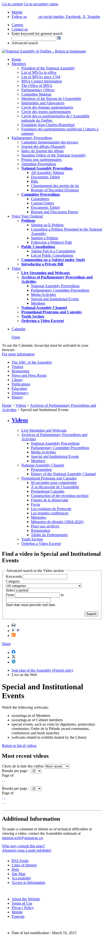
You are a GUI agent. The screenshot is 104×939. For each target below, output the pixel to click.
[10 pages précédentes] (4, 780)
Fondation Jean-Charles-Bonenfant (47, 125)
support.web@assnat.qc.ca (22, 838)
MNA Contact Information (41, 81)
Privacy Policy (23, 908)
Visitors (17, 367)
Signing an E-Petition (47, 225)
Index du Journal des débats (42, 151)
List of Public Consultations (52, 255)
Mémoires (38, 517)
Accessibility (21, 878)
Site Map (18, 874)
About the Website (26, 899)
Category (13, 581)
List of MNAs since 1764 (40, 77)
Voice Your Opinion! (27, 216)
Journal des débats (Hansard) (43, 146)
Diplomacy (20, 393)
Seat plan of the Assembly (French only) (42, 670)
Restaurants (20, 371)
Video (16, 268)
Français (18, 916)
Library (17, 380)
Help (15, 869)
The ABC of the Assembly (32, 362)
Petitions (28, 220)
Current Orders (42, 203)
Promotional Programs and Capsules (49, 478)
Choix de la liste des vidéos (23, 766)
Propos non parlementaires (41, 160)
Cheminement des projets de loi (55, 186)
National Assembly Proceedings (55, 286)
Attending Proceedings (38, 164)
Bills (34, 181)
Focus (35, 504)
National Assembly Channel (42, 465)
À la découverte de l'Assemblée (55, 487)
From (10, 595)
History (17, 397)
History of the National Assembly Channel (63, 474)
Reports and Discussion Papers (54, 212)
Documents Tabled (45, 177)
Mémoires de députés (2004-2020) (57, 522)
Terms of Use (22, 903)
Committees (40, 199)
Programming (41, 469)
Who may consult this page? (23, 846)
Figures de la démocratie (49, 500)
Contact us (20, 29)
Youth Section (32, 539)
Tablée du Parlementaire (49, 535)
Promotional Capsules (47, 491)
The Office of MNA (36, 85)
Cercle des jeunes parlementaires (46, 112)
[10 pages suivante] (2, 784)
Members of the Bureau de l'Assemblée (51, 99)
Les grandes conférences (49, 513)
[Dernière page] (4, 784)
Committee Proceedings (40, 194)
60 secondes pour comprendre (54, 483)
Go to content (12, 4)
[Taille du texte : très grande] (18, 631)
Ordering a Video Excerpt (41, 543)
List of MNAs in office (38, 72)
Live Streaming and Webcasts (44, 430)
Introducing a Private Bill (42, 264)
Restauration (40, 530)
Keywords (14, 576)
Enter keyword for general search (37, 33)
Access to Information (28, 882)
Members (19, 64)
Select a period (17, 590)
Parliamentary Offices (37, 90)
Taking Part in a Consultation (53, 251)
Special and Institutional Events (55, 299)
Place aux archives (45, 526)
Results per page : (16, 771)
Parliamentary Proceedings (32, 138)
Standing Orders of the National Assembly (53, 155)
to (62, 595)
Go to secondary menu (41, 4)
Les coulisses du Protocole (51, 509)
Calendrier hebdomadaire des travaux (49, 142)
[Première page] (2, 780)
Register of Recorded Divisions (55, 190)
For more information (18, 354)
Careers (17, 25)
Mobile (17, 912)
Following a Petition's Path (51, 242)
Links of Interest (24, 865)
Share (6, 644)
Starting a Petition (44, 238)
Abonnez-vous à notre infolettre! (27, 850)
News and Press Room (29, 375)
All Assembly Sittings (47, 173)
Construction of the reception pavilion (60, 496)
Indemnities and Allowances (42, 103)
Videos (20, 405)
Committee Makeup (36, 94)
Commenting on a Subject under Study (53, 260)
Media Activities (43, 295)
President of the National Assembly (48, 68)
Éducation (19, 388)
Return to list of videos (19, 746)
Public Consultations (38, 247)
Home (16, 59)
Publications (21, 384)
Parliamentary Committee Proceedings (60, 290)
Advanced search (25, 43)
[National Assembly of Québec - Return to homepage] (44, 51)
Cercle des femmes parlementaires (47, 107)
